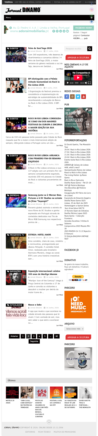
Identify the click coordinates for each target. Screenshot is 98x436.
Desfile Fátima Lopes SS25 (75, 213)
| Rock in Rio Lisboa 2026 (80, 157)
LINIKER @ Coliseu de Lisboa (76, 165)
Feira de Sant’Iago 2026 (40, 48)
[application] (78, 77)
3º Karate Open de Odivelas (76, 211)
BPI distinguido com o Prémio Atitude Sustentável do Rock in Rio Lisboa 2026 (44, 81)
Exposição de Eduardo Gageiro (77, 198)
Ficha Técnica (44, 432)
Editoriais (30, 432)
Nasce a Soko (34, 304)
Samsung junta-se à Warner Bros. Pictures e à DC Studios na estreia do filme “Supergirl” (45, 198)
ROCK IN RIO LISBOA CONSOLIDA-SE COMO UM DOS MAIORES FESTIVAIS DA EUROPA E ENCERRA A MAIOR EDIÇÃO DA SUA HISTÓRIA (45, 124)
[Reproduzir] (67, 83)
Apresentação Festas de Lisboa (77, 170)
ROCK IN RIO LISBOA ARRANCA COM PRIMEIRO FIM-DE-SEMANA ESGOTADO (44, 158)
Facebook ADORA (83, 28)
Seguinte (34, 341)
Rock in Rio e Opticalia (74, 180)
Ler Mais (59, 69)
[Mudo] (86, 83)
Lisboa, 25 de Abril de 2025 (76, 203)
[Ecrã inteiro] (89, 83)
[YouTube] (83, 96)
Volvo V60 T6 (74, 208)
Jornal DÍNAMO (11, 427)
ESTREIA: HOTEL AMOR (39, 234)
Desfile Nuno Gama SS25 (74, 201)
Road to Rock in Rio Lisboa (75, 173)
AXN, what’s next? (72, 167)
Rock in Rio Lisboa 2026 (80, 150)
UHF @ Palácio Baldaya (74, 185)
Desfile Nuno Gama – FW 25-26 (77, 183)
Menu (8, 17)
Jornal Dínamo (36, 51)
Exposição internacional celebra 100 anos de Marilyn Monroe (44, 273)
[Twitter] (78, 96)
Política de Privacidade (65, 432)
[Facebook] (66, 96)
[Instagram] (72, 96)
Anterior (14, 336)
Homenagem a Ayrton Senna (76, 206)
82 (57, 336)
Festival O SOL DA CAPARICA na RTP (60, 2)
